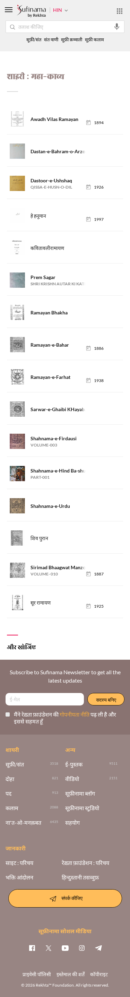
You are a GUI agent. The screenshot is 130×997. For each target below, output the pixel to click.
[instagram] (81, 947)
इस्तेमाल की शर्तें (71, 974)
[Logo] (31, 12)
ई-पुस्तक (74, 764)
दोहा (10, 779)
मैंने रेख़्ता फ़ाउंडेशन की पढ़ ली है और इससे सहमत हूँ (65, 718)
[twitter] (48, 947)
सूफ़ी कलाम (94, 39)
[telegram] (98, 947)
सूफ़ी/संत (33, 39)
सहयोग (72, 822)
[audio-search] (116, 27)
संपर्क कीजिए (72, 897)
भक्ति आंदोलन (19, 877)
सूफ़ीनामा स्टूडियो (82, 808)
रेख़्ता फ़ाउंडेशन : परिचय (85, 863)
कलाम (12, 808)
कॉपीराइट (99, 974)
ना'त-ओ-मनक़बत (23, 822)
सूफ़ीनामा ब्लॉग (80, 793)
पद (8, 793)
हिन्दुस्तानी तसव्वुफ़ (80, 877)
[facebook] (31, 947)
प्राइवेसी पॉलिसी (37, 974)
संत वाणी (51, 39)
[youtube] (65, 947)
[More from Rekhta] (119, 11)
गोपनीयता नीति (75, 714)
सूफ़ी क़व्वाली (71, 39)
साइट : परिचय (19, 863)
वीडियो (72, 779)
